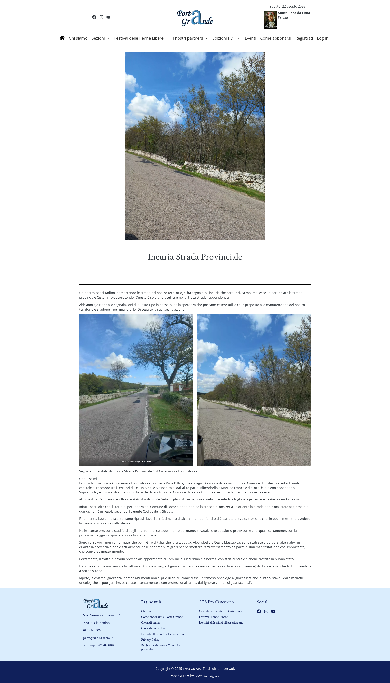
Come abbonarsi (275, 38)
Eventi (250, 38)
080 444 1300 (92, 630)
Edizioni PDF (223, 38)
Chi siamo (78, 38)
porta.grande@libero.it (98, 638)
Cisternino (120, 483)
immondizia (302, 566)
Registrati (304, 38)
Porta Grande (191, 669)
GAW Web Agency (207, 676)
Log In (322, 38)
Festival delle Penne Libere (139, 38)
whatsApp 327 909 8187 (98, 645)
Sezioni (98, 38)
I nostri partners (188, 38)
